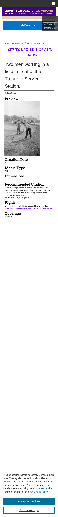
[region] (29, 493)
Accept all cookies (29, 501)
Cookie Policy (41, 492)
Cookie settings (41, 488)
